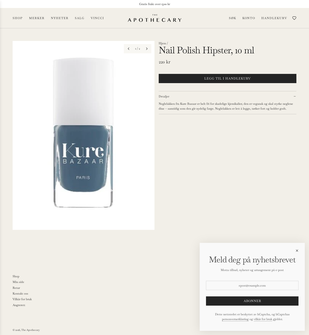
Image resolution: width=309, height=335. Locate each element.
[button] (128, 48)
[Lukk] (297, 250)
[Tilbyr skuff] (294, 18)
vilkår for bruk (263, 319)
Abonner (252, 301)
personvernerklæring (235, 319)
